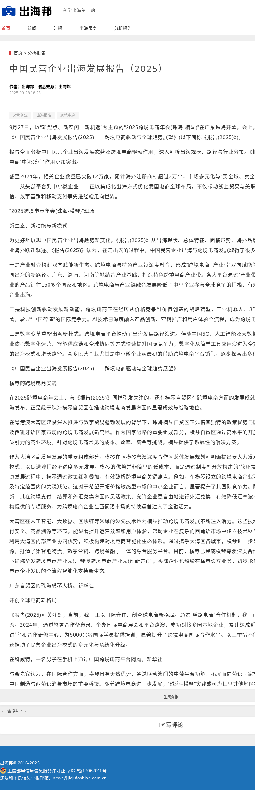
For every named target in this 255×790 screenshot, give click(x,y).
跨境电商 (68, 115)
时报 (57, 28)
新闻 (31, 28)
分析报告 (123, 28)
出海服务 (88, 28)
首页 (6, 28)
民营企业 (20, 115)
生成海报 (171, 697)
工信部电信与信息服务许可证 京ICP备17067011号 (57, 770)
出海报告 (44, 115)
